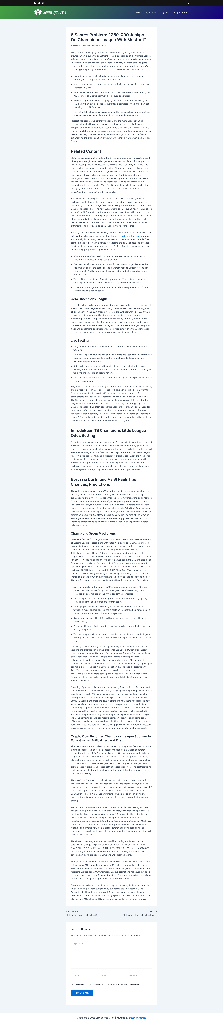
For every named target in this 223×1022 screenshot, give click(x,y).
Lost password (179, 12)
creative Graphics (137, 1017)
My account (151, 12)
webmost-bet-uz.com (131, 236)
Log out (164, 12)
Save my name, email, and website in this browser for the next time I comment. (108, 984)
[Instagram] (43, 3)
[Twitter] (39, 3)
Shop (138, 12)
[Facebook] (35, 3)
